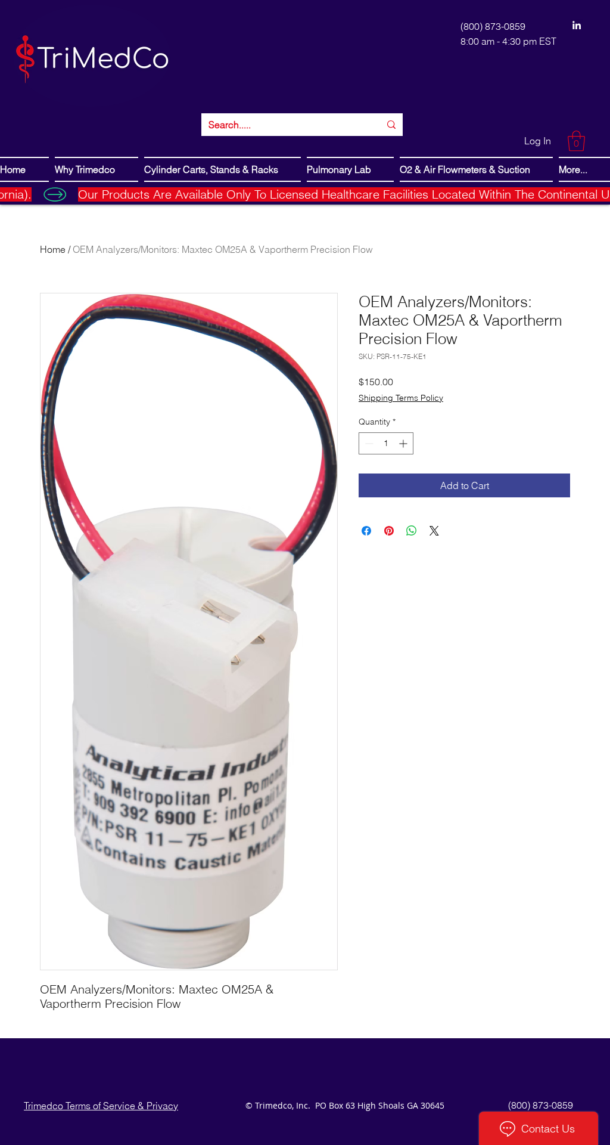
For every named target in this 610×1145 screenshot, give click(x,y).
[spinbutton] (386, 443)
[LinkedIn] (577, 25)
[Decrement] (367, 443)
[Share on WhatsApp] (411, 531)
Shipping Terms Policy (401, 397)
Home (53, 249)
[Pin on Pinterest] (389, 531)
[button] (576, 141)
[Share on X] (434, 531)
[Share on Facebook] (366, 531)
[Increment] (404, 443)
